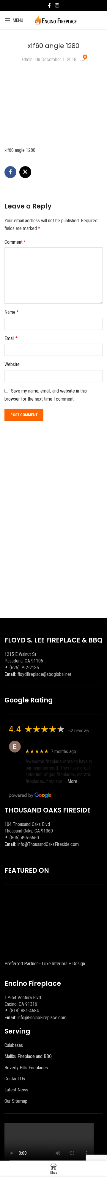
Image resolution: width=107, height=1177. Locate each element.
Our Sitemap (15, 1101)
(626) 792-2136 (24, 668)
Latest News (16, 1090)
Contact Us (14, 1079)
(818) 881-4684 (24, 1011)
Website (12, 364)
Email (11, 338)
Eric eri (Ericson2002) (47, 743)
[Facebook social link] (49, 5)
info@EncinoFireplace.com (42, 1017)
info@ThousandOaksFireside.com (48, 844)
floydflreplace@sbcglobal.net (44, 674)
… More (70, 781)
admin (26, 59)
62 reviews (78, 730)
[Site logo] (55, 20)
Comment (15, 242)
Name (11, 312)
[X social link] (25, 172)
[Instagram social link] (57, 5)
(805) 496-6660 (24, 838)
